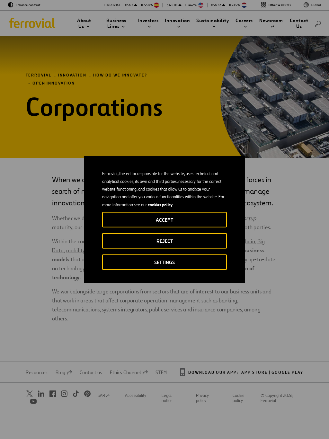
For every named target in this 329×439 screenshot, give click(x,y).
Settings (164, 262)
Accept (164, 220)
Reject (164, 241)
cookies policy (160, 205)
